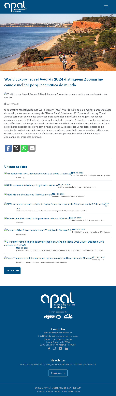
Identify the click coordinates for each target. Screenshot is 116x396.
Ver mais (11, 271)
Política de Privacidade (48, 391)
